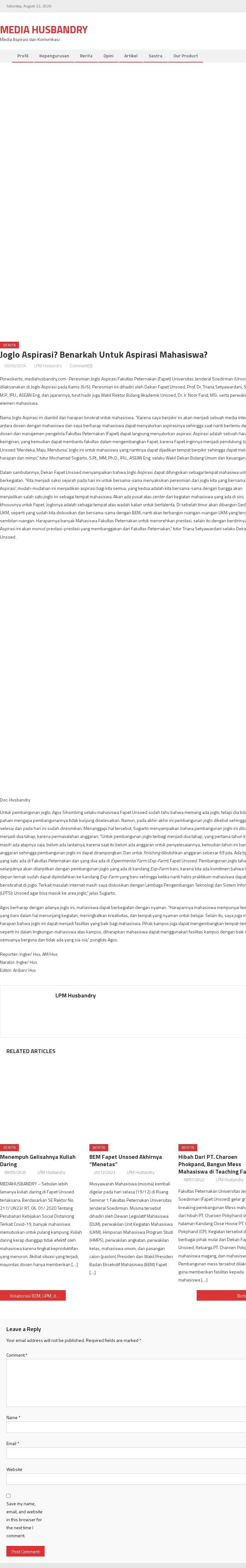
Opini (108, 55)
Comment (17, 1355)
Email (12, 1443)
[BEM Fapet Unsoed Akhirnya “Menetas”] (131, 1098)
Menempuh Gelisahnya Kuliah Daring (38, 1160)
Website (14, 1469)
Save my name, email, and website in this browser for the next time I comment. (24, 1519)
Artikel (131, 55)
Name (13, 1417)
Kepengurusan (54, 55)
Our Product (185, 55)
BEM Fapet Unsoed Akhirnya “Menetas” (125, 1160)
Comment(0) (81, 365)
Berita (86, 55)
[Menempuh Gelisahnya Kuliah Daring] (42, 1098)
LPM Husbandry (48, 365)
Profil (23, 55)
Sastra (155, 55)
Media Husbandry (44, 29)
